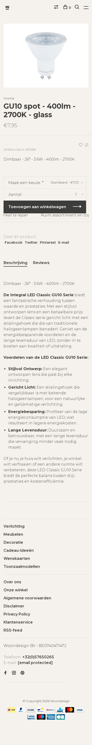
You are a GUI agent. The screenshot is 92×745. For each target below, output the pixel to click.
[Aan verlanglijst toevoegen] (81, 145)
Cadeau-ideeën (19, 550)
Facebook (13, 242)
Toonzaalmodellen (22, 566)
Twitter (31, 242)
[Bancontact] (40, 711)
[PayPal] (21, 711)
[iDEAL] (11, 711)
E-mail (63, 242)
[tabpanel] (46, 56)
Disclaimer (14, 606)
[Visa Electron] (31, 718)
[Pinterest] (22, 673)
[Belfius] (50, 711)
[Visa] (79, 711)
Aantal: (15, 194)
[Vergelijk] (56, 7)
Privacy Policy (17, 614)
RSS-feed (13, 630)
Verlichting (14, 526)
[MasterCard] (69, 711)
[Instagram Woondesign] (14, 673)
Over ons (12, 582)
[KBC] (60, 711)
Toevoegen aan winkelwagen (37, 207)
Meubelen (13, 534)
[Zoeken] (77, 7)
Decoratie (13, 542)
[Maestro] (41, 718)
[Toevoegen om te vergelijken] (86, 145)
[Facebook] (5, 673)
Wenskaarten (17, 558)
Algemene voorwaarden (27, 598)
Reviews (41, 262)
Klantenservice (18, 622)
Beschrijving (15, 262)
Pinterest (48, 242)
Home (9, 98)
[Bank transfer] (30, 711)
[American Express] (51, 718)
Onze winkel (16, 590)
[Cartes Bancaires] (60, 718)
